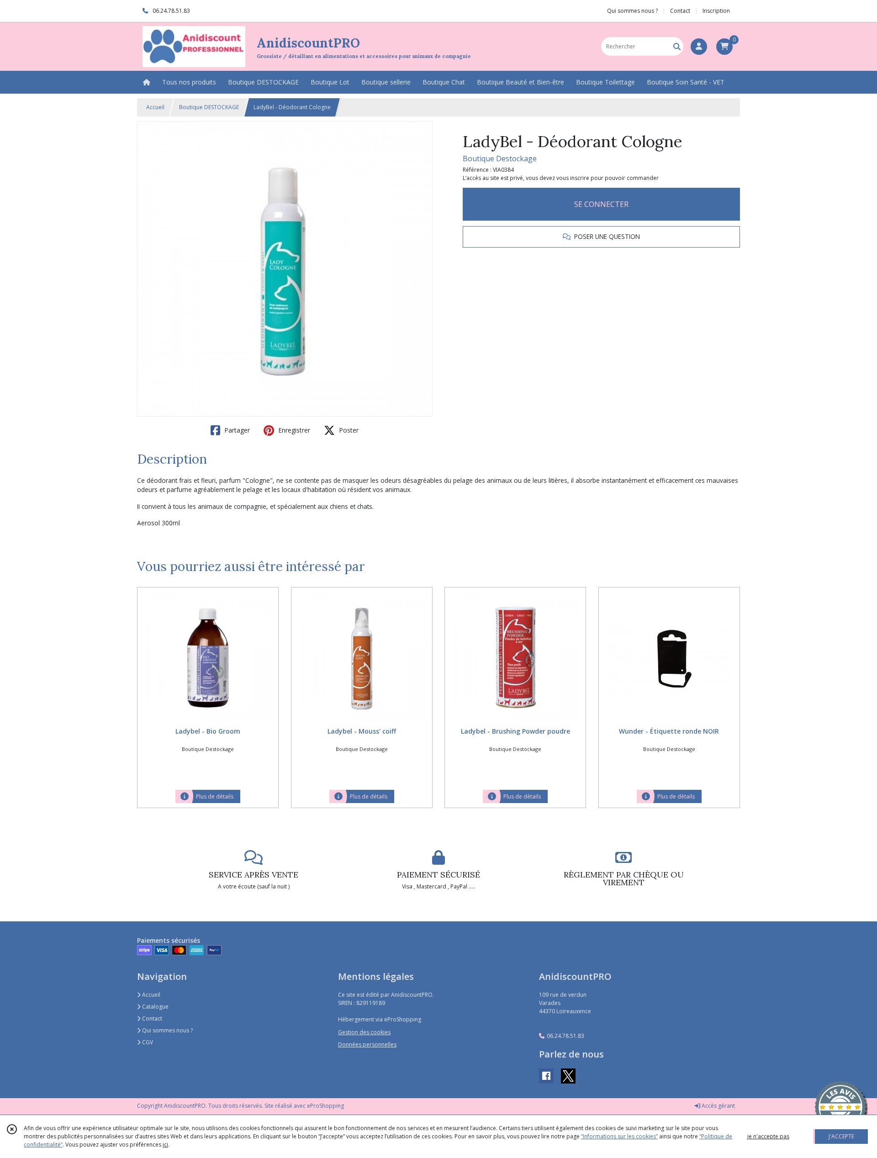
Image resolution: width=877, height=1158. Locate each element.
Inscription (716, 11)
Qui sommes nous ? (167, 1030)
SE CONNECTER (601, 204)
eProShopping (325, 1106)
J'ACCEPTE (841, 1136)
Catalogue (155, 1006)
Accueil (155, 107)
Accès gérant (717, 1106)
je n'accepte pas (768, 1136)
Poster (348, 430)
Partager (236, 430)
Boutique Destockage (500, 158)
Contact (680, 11)
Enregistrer (293, 430)
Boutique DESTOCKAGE (209, 107)
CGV (147, 1042)
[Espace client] (699, 47)
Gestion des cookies (364, 1032)
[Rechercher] (677, 46)
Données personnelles (367, 1044)
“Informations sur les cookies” (619, 1136)
